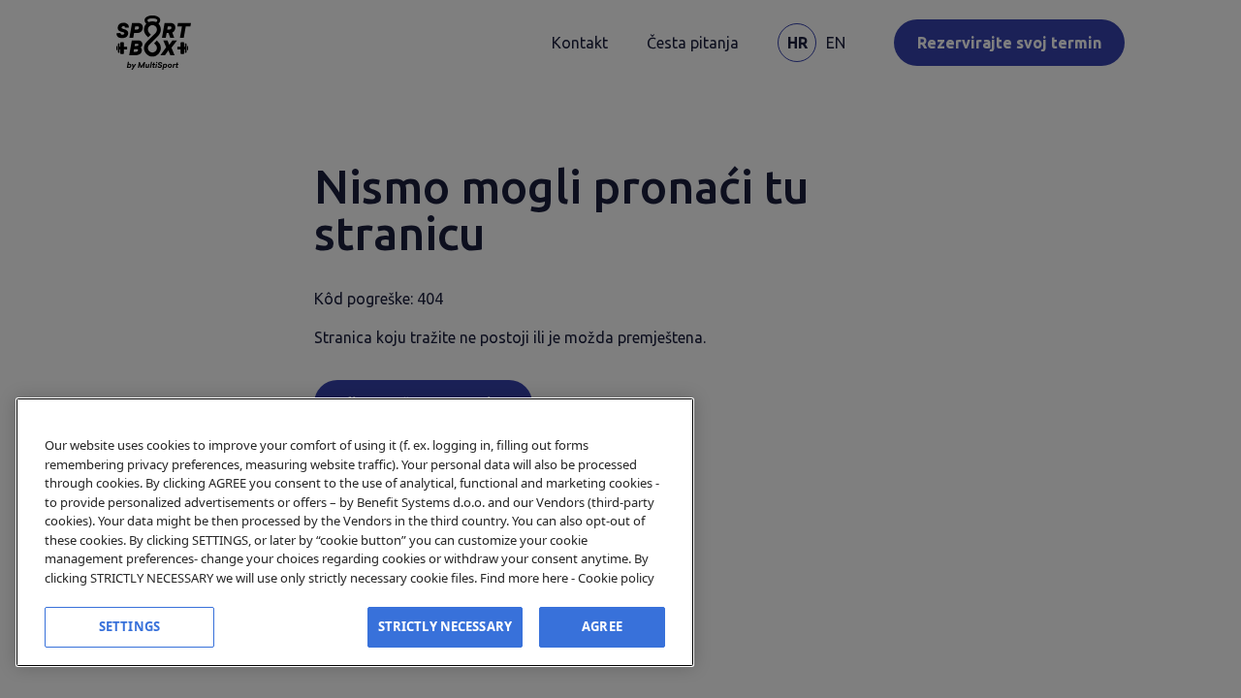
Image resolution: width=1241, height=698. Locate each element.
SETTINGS (129, 626)
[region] (355, 532)
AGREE (602, 626)
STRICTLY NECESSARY (445, 626)
